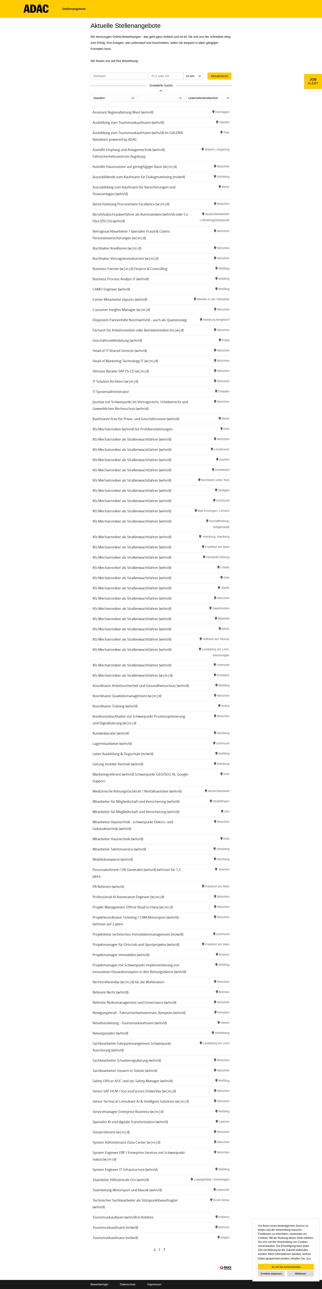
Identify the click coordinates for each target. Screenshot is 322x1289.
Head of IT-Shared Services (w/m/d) (120, 350)
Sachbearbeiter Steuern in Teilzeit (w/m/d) (125, 1070)
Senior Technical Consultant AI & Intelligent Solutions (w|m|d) (141, 1101)
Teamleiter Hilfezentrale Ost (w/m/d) (121, 1180)
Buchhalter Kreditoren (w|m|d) (117, 248)
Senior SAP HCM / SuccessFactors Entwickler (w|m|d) (134, 1091)
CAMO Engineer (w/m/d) (111, 289)
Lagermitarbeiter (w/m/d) (112, 743)
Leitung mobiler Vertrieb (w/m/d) (118, 764)
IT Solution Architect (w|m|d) (115, 381)
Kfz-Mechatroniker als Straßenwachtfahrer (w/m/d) (132, 439)
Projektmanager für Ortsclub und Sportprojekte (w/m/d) (136, 944)
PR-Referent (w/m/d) (108, 886)
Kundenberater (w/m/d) (111, 733)
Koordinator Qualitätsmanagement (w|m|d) (127, 696)
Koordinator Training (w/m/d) (115, 706)
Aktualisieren (219, 76)
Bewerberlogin (99, 1284)
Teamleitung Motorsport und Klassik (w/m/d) (127, 1190)
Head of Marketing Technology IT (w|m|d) (125, 361)
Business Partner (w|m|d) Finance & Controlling (130, 268)
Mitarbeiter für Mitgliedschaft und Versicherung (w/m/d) (136, 801)
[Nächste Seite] (164, 1249)
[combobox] (193, 76)
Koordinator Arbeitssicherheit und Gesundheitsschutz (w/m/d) (141, 685)
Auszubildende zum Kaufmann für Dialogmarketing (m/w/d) (139, 177)
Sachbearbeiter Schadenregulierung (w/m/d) (127, 1060)
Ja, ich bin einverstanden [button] (286, 1266)
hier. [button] (308, 1258)
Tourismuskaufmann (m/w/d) (115, 1227)
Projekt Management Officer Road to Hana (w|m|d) (133, 907)
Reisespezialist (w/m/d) (110, 1033)
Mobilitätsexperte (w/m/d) (113, 859)
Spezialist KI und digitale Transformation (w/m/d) (130, 1122)
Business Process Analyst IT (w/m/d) (121, 279)
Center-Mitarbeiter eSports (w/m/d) (120, 299)
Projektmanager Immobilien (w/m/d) (121, 955)
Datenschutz (128, 1284)
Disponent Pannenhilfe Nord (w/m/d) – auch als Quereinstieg (140, 320)
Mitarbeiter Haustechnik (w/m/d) (118, 839)
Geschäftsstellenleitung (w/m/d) (117, 340)
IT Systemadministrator (111, 391)
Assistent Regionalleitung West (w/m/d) (123, 112)
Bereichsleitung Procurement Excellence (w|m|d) (131, 204)
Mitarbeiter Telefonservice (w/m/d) (119, 849)
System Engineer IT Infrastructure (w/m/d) (125, 1169)
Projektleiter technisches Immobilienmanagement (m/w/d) (138, 934)
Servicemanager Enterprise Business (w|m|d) (128, 1111)
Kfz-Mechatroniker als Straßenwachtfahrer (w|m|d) (133, 675)
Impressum (154, 1284)
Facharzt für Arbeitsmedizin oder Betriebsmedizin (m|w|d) (138, 330)
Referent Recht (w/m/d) (110, 992)
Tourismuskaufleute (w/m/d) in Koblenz (123, 1217)
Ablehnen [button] (300, 1273)
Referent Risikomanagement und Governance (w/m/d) (134, 1002)
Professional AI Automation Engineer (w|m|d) (128, 897)
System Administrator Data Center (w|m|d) (126, 1142)
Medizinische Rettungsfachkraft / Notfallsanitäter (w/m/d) (137, 791)
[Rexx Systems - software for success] (225, 1268)
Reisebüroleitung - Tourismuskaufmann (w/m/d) (130, 1023)
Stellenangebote (74, 9)
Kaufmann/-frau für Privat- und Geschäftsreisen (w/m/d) (136, 419)
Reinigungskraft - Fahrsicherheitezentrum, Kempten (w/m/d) (139, 1012)
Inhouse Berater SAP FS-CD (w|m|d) (121, 371)
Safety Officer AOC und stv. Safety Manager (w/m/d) (133, 1081)
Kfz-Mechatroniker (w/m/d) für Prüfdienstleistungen (133, 429)
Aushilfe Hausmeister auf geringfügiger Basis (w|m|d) (135, 166)
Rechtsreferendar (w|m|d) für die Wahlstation (128, 982)
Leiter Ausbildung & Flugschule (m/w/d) (123, 754)
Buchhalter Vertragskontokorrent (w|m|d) (125, 258)
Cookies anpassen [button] (271, 1273)
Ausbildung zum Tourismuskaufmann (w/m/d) (128, 122)
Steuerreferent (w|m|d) (111, 1132)
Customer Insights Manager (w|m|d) (121, 309)
